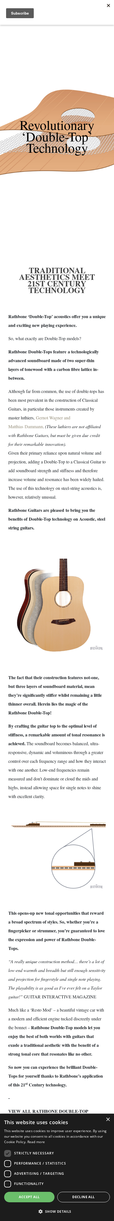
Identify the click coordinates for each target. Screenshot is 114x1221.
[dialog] (57, 1167)
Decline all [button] (83, 1197)
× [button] (108, 1120)
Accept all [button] (29, 1197)
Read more (36, 1142)
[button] (57, 1211)
